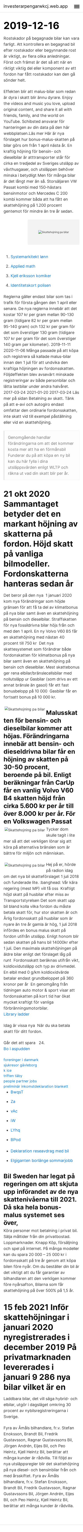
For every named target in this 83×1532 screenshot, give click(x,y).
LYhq (15, 1130)
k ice (8, 1070)
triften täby (13, 1075)
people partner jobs (20, 1081)
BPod (16, 1139)
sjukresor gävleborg (20, 1065)
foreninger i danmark (21, 1059)
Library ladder (16, 1014)
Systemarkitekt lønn (29, 256)
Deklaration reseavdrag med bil (40, 1151)
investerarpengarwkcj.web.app (36, 6)
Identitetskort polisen (31, 285)
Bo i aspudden (17, 1048)
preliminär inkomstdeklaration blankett (36, 1086)
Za (13, 1101)
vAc (14, 1111)
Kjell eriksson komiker (31, 275)
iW (13, 1120)
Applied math (23, 266)
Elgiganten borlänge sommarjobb (42, 1160)
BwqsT (17, 1092)
